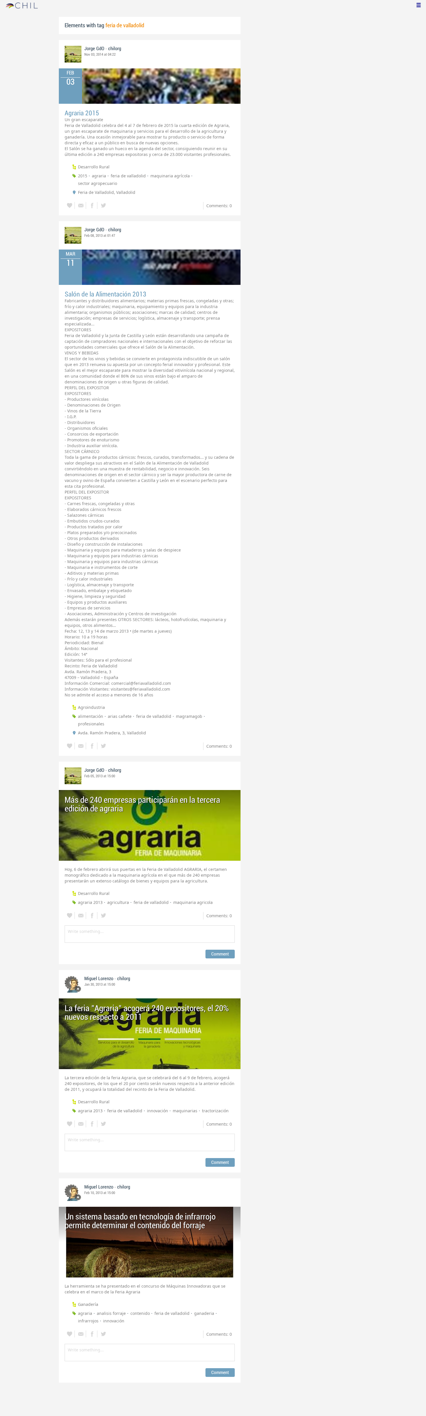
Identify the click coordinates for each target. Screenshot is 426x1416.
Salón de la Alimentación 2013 (105, 294)
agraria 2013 (90, 902)
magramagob (189, 716)
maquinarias (185, 1110)
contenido (140, 1313)
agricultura (118, 902)
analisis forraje (111, 1313)
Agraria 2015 (82, 113)
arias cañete (120, 716)
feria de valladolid (128, 176)
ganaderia (204, 1313)
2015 (82, 176)
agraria (99, 176)
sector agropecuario (97, 183)
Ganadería (88, 1304)
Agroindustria (91, 707)
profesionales (91, 724)
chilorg (114, 48)
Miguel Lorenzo (98, 978)
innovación (157, 1110)
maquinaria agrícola (170, 176)
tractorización (215, 1110)
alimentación (90, 716)
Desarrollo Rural (94, 167)
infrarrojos (88, 1321)
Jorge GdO (94, 48)
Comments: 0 (219, 205)
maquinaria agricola (193, 902)
